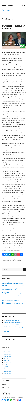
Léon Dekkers (8, 5)
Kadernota (11, 300)
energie (14, 295)
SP (16, 305)
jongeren (8, 300)
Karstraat (15, 300)
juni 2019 (6, 364)
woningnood (10, 308)
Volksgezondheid (5, 308)
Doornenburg (19, 293)
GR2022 (4, 260)
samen (12, 305)
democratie (14, 293)
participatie (18, 260)
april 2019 (6, 367)
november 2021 (7, 354)
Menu (23, 5)
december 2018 (7, 371)
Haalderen (8, 298)
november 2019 (7, 362)
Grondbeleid (4, 298)
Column (24, 285)
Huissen (20, 298)
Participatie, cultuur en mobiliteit (13, 27)
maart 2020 (6, 360)
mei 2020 (6, 358)
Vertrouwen (19, 305)
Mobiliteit (14, 260)
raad (23, 303)
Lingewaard (8, 260)
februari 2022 (7, 352)
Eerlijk (11, 295)
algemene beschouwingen (10, 283)
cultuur (23, 259)
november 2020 (7, 356)
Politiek (20, 303)
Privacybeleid (5, 388)
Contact (4, 384)
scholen (14, 305)
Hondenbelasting (12, 298)
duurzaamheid (6, 296)
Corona (3, 289)
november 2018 (7, 373)
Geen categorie (13, 259)
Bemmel (10, 285)
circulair (21, 285)
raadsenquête (4, 305)
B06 (7, 285)
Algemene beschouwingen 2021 (11, 324)
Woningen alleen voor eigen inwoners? (13, 322)
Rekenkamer (9, 305)
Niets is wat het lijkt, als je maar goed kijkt (14, 327)
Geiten (16, 295)
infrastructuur (4, 300)
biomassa (18, 285)
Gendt (19, 296)
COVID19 (6, 289)
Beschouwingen (14, 285)
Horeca (17, 298)
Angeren (19, 259)
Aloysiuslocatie (20, 283)
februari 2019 (7, 369)
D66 (12, 288)
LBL (18, 300)
